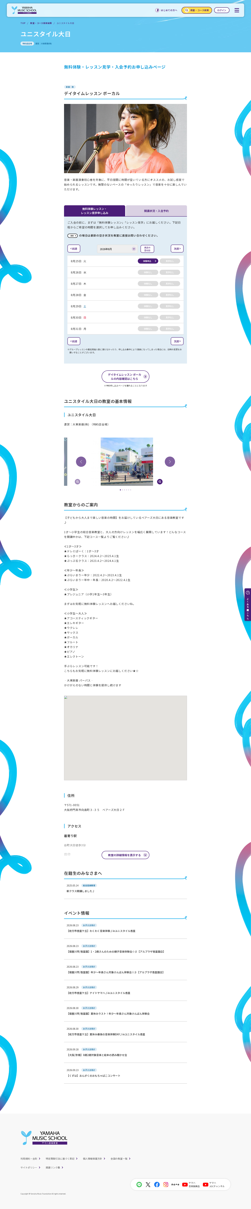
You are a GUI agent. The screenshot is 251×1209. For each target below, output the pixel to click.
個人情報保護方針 (92, 1158)
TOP (22, 23)
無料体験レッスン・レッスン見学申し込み (94, 211)
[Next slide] (170, 462)
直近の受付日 (147, 249)
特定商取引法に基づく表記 (60, 1158)
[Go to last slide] (81, 462)
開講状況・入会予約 (156, 211)
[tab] (120, 489)
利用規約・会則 (28, 1158)
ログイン (221, 10)
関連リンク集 (53, 1167)
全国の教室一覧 (119, 1158)
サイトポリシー (28, 1167)
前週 (74, 248)
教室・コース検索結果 (41, 23)
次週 (176, 248)
